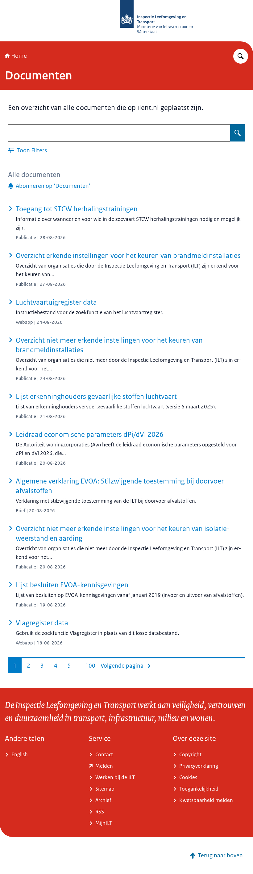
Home (19, 56)
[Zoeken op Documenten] (237, 132)
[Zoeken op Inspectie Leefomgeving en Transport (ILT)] (240, 56)
